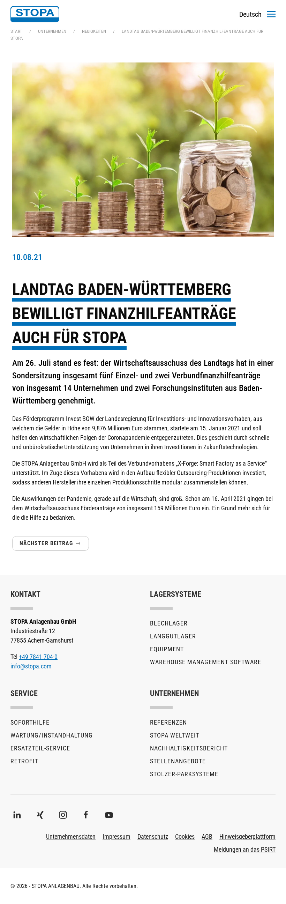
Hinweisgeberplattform (247, 836)
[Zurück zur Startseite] (34, 14)
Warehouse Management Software (205, 662)
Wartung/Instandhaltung (51, 735)
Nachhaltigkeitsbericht (189, 748)
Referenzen (168, 722)
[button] (271, 14)
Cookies (185, 836)
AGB (207, 836)
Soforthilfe (30, 722)
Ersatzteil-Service (40, 748)
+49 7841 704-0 (38, 656)
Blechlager (169, 623)
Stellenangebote (178, 761)
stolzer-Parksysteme (184, 774)
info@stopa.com (31, 666)
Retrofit (24, 761)
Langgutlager (173, 636)
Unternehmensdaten (71, 836)
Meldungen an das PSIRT (245, 849)
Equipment (167, 649)
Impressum (116, 836)
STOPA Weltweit (175, 735)
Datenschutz (152, 836)
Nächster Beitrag (46, 543)
